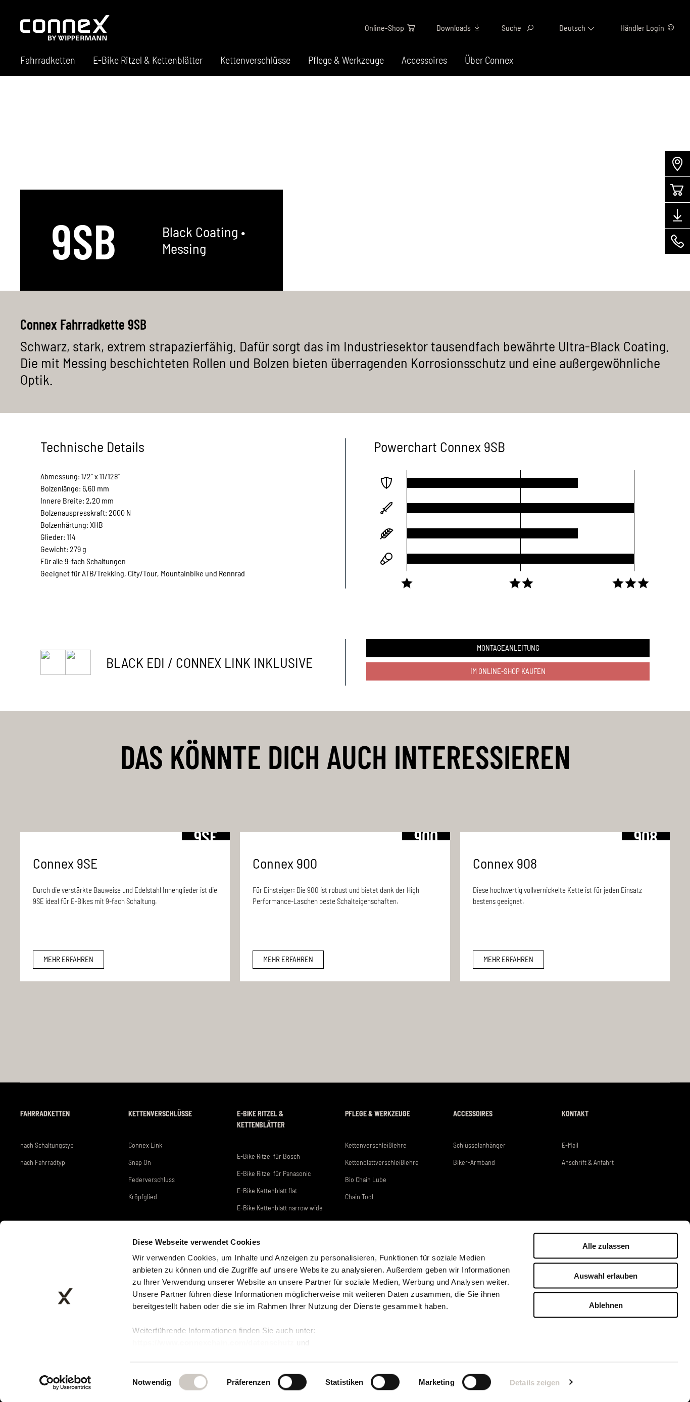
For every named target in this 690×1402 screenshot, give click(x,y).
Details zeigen (535, 1382)
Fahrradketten (45, 1113)
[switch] (292, 1382)
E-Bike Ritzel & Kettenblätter (148, 60)
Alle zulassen (605, 1246)
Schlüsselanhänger (479, 1145)
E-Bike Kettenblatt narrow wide (280, 1207)
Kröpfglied (142, 1196)
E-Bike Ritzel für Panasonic (274, 1173)
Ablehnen (606, 1305)
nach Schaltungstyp (47, 1145)
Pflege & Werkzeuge (346, 60)
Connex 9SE (65, 863)
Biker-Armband (474, 1162)
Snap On (139, 1162)
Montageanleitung (508, 647)
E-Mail (570, 1145)
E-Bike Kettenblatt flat (267, 1190)
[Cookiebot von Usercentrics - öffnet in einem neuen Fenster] (65, 1382)
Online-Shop (384, 27)
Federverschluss (151, 1179)
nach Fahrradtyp (42, 1162)
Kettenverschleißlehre (376, 1145)
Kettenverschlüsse (255, 60)
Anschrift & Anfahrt (588, 1162)
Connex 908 (505, 863)
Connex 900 (285, 863)
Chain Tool (359, 1196)
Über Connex (489, 60)
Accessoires (424, 60)
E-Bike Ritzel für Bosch (268, 1156)
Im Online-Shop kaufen (508, 670)
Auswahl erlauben (605, 1275)
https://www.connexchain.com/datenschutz (213, 1342)
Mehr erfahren (68, 959)
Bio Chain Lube (365, 1179)
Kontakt (575, 1113)
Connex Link (145, 1145)
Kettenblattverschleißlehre (382, 1162)
